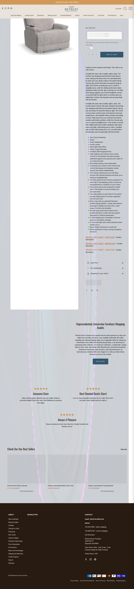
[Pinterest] (95, 559)
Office (77, 15)
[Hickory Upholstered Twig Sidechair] (107, 469)
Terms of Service (101, 580)
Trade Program (13, 557)
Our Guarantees (96, 268)
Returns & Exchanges (15, 550)
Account (118, 9)
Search (10, 560)
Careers (11, 525)
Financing (11, 532)
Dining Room (52, 15)
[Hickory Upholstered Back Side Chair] (67, 469)
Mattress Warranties (15, 541)
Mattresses (112, 15)
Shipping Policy (121, 580)
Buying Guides (13, 522)
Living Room (29, 15)
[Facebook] (86, 559)
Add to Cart (111, 54)
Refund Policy (111, 580)
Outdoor (101, 15)
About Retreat (13, 519)
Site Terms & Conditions (87, 580)
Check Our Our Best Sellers (21, 449)
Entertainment (65, 15)
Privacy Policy (74, 580)
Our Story (100, 361)
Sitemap (11, 563)
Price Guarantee (14, 544)
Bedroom (40, 15)
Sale (121, 15)
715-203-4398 (89, 527)
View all (123, 449)
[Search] (125, 8)
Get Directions (90, 535)
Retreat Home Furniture (20, 575)
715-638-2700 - (90, 531)
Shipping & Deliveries (15, 554)
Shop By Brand (16, 15)
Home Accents (88, 15)
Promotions (12, 547)
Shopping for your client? (99, 273)
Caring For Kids (13, 528)
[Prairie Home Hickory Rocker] (26, 469)
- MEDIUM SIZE (100, 243)
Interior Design (13, 538)
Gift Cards (12, 535)
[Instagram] (91, 559)
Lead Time (94, 263)
